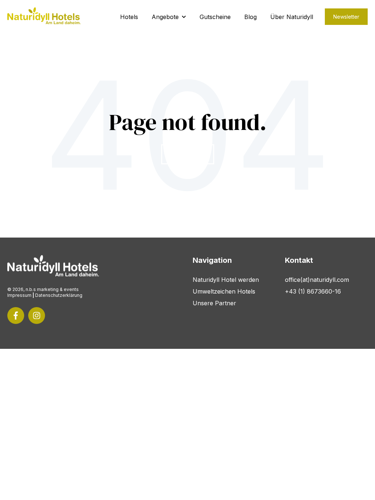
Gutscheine (215, 16)
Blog (250, 16)
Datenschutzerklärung (58, 295)
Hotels (129, 16)
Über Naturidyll (291, 16)
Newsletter (346, 17)
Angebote (165, 16)
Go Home (187, 154)
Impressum (19, 295)
